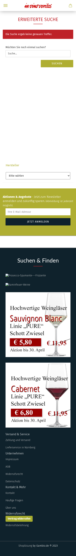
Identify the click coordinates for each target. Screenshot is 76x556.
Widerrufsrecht (14, 474)
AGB (8, 466)
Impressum (12, 459)
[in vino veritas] (38, 5)
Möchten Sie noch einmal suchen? (26, 47)
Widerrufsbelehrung (17, 525)
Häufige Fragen (14, 500)
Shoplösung (25, 545)
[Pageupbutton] (65, 550)
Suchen (57, 63)
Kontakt (10, 493)
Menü (5, 5)
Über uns (11, 507)
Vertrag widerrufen (19, 518)
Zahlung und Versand (18, 440)
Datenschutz (13, 481)
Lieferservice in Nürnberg (20, 447)
